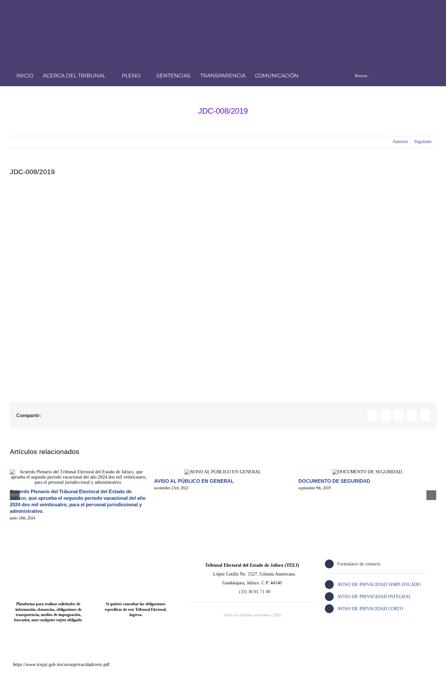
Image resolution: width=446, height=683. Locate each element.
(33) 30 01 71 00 (254, 591)
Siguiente (423, 141)
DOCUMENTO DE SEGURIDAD (334, 481)
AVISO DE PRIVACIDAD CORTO (370, 608)
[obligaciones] (136, 558)
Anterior (400, 141)
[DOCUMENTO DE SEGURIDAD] (367, 472)
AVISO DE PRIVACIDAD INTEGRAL (374, 596)
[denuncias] (48, 558)
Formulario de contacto (358, 563)
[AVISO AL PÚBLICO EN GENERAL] (222, 472)
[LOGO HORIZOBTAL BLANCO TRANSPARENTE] (103, 11)
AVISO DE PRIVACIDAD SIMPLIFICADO (379, 584)
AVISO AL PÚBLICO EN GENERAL (194, 481)
